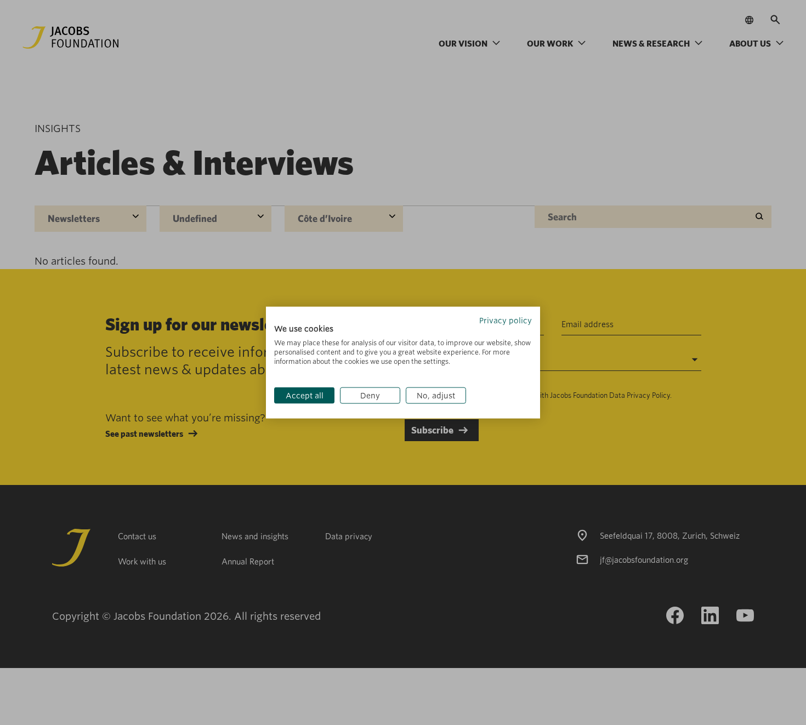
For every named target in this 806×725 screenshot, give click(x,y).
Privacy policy (505, 320)
